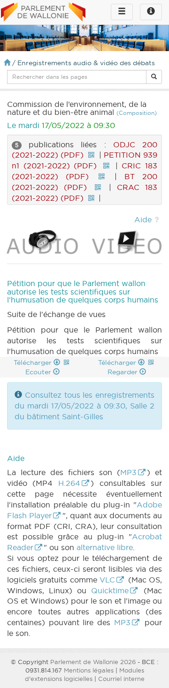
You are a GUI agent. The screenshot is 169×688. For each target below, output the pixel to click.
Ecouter (39, 372)
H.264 (69, 483)
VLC (107, 579)
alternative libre (105, 547)
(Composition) (136, 112)
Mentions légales (89, 670)
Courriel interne (121, 678)
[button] (154, 77)
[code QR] (91, 154)
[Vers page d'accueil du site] (43, 12)
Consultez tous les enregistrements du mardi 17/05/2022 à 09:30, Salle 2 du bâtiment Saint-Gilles (84, 405)
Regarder (123, 372)
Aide (143, 219)
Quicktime (110, 590)
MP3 (128, 472)
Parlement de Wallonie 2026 (93, 661)
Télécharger (34, 362)
